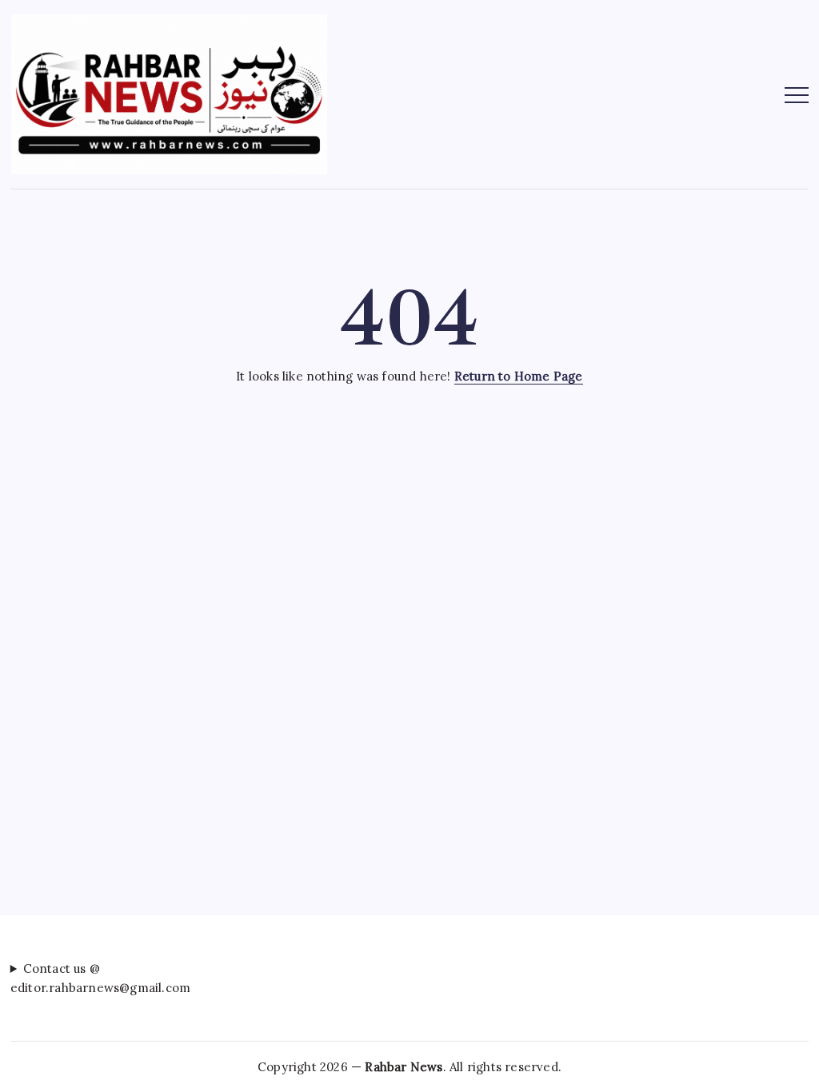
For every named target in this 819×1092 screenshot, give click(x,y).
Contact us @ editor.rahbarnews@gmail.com (100, 977)
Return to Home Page (518, 376)
